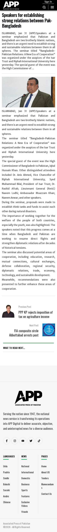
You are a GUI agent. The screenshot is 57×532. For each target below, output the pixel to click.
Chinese (6, 502)
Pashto (6, 472)
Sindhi (6, 478)
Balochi (6, 484)
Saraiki (6, 490)
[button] (44, 7)
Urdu (5, 466)
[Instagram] (14, 440)
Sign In (48, 1)
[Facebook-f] (6, 440)
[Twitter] (31, 440)
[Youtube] (22, 440)
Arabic (6, 496)
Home (44, 466)
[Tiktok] (39, 440)
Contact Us (46, 493)
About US (45, 472)
